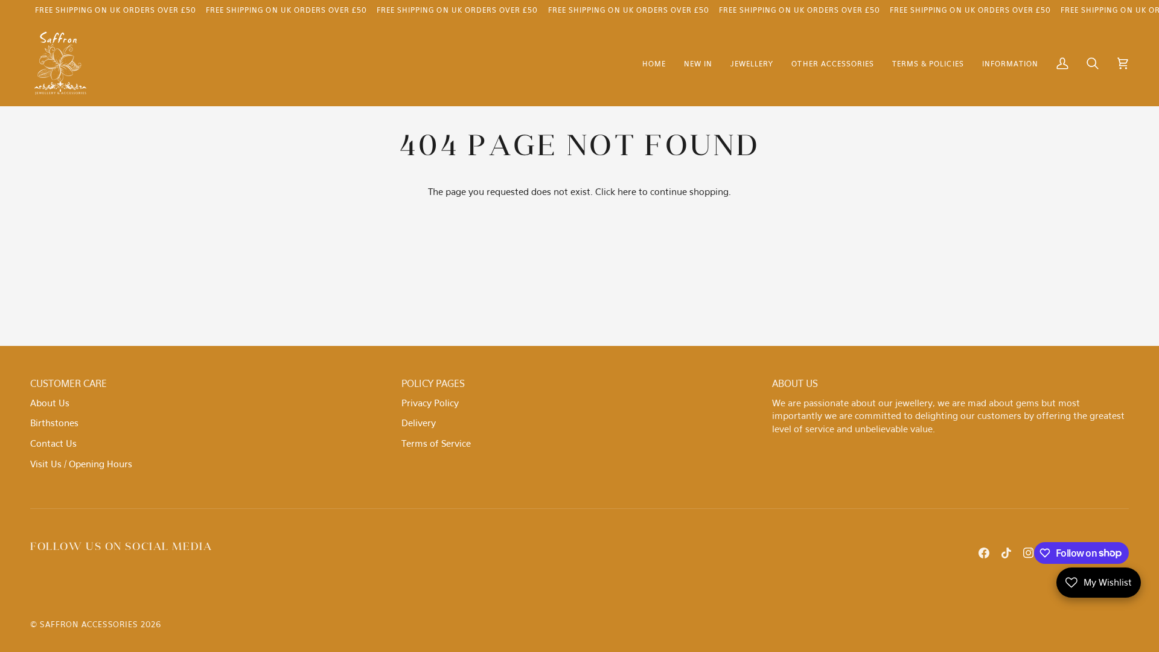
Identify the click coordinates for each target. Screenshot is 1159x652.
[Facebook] (984, 553)
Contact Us (53, 443)
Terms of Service (436, 443)
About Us (49, 402)
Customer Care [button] (68, 383)
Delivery (418, 422)
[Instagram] (1028, 553)
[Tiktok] (1006, 553)
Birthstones (54, 422)
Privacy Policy (430, 402)
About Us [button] (795, 383)
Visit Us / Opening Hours (81, 463)
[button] (751, 63)
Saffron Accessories (89, 624)
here (627, 191)
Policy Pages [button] (433, 383)
